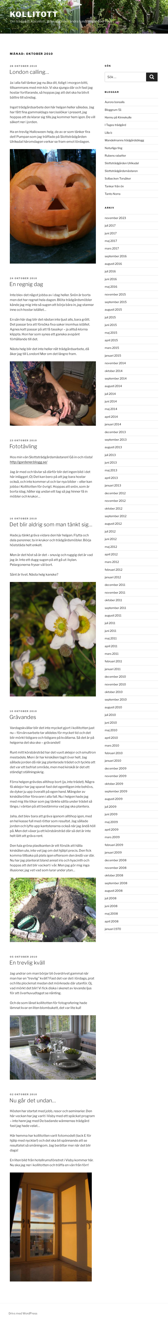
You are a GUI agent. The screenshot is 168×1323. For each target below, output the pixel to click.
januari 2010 (113, 760)
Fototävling (23, 446)
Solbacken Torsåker (118, 178)
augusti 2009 (114, 799)
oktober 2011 (113, 600)
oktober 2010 (114, 692)
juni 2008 (111, 906)
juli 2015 (110, 317)
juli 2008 (110, 898)
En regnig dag (26, 284)
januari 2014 (113, 424)
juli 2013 (110, 455)
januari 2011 (113, 669)
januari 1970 (113, 929)
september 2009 (116, 791)
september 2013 (116, 439)
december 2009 (115, 768)
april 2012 (111, 554)
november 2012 (115, 500)
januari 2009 (113, 852)
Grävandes (22, 717)
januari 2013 (113, 485)
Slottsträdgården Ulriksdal (122, 163)
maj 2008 (111, 913)
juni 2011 (110, 630)
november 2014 (115, 363)
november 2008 (115, 867)
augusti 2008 (114, 890)
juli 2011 (110, 623)
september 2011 (115, 608)
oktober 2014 (114, 371)
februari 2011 (113, 661)
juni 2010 (111, 722)
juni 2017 (111, 233)
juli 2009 (110, 806)
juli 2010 (110, 715)
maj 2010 (111, 730)
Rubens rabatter (115, 155)
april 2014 (111, 416)
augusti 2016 (113, 263)
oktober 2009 (114, 783)
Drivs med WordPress (23, 1313)
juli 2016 (110, 271)
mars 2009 (112, 837)
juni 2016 (111, 279)
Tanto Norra (112, 193)
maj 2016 (111, 286)
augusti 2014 (113, 386)
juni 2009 (111, 814)
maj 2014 (111, 409)
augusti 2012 (113, 523)
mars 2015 (112, 347)
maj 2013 (111, 470)
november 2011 (115, 592)
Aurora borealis (115, 102)
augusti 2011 (113, 615)
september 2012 (115, 516)
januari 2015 (113, 355)
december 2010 (115, 676)
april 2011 (111, 646)
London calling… (29, 72)
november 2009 (115, 776)
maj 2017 (111, 241)
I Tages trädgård (115, 125)
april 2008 (111, 921)
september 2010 (116, 699)
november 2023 (115, 218)
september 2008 (116, 883)
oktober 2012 (113, 508)
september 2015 (116, 302)
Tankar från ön (114, 186)
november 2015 (115, 294)
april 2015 (111, 340)
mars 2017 (112, 248)
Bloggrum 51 (113, 109)
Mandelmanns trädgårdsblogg (124, 140)
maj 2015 (111, 332)
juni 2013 (111, 462)
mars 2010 (112, 745)
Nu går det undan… (32, 1100)
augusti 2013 (113, 447)
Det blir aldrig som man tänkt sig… (50, 524)
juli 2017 (110, 225)
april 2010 (111, 737)
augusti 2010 (113, 707)
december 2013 (115, 432)
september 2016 (116, 256)
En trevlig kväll (27, 962)
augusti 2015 (113, 309)
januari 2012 (113, 577)
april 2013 (111, 478)
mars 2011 (112, 653)
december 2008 (115, 860)
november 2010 (115, 684)
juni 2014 (111, 401)
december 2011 (115, 584)
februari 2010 (114, 753)
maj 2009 (111, 822)
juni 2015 (111, 325)
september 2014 (116, 378)
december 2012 (115, 493)
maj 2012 (111, 546)
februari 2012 (113, 569)
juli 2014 (110, 393)
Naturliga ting (113, 148)
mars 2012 (112, 562)
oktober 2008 (114, 875)
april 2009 (111, 829)
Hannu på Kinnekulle (118, 117)
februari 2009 (114, 845)
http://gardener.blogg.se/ (28, 462)
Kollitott (34, 14)
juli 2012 (110, 531)
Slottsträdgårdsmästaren (121, 171)
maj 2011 (111, 638)
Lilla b (108, 132)
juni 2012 (111, 539)
